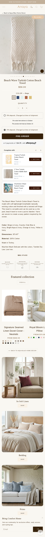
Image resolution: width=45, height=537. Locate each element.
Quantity (22, 103)
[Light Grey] (18, 343)
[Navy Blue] (39, 337)
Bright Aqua (22, 97)
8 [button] (23, 76)
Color (22, 93)
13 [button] (32, 76)
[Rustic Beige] (15, 341)
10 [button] (27, 76)
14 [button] (34, 76)
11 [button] (28, 76)
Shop (22, 459)
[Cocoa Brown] (5, 343)
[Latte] (23, 341)
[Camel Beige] (3, 341)
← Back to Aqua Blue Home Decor (14, 13)
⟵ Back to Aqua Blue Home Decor (22, 350)
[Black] (8, 343)
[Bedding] (22, 431)
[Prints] (22, 485)
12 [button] (30, 76)
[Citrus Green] (34, 337)
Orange (26, 97)
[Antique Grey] (10, 343)
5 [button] (18, 76)
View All (22, 282)
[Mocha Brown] (21, 341)
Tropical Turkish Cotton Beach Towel (19, 157)
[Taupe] (18, 341)
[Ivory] (10, 341)
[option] (22, 2)
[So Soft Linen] (22, 377)
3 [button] (14, 76)
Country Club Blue (18, 97)
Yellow (30, 97)
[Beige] (44, 337)
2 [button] (13, 76)
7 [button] (21, 76)
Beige (13, 97)
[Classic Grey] (13, 343)
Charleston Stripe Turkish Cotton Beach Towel (20, 186)
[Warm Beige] (5, 341)
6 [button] (20, 76)
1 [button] (11, 76)
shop (22, 405)
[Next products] (40, 150)
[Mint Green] (31, 337)
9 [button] (25, 76)
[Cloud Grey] (15, 343)
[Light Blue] (36, 337)
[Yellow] (29, 337)
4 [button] (16, 76)
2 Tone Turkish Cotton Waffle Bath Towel (20, 172)
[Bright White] (13, 341)
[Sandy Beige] (8, 341)
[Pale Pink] (41, 337)
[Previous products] (36, 150)
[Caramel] (3, 343)
